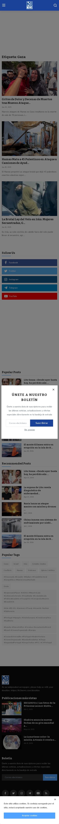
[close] (55, 799)
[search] (55, 5)
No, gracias (29, 429)
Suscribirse (42, 423)
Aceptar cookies (29, 815)
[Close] (53, 389)
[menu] (4, 5)
